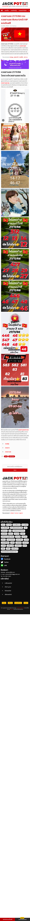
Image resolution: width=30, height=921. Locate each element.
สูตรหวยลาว (4, 530)
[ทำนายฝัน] (15, 64)
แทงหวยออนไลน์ (23, 919)
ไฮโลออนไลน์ (8, 591)
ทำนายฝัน (9, 525)
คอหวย (3, 525)
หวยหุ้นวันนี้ (18, 542)
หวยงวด (10, 533)
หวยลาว (7, 448)
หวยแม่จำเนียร (23, 10)
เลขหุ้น (3, 548)
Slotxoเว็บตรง (18, 603)
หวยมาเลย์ (24, 536)
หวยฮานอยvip (5, 83)
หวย (6, 456)
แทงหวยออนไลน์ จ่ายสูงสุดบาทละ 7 (9, 551)
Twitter (6, 562)
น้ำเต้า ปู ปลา (8, 587)
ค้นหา (15, 470)
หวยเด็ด (3, 545)
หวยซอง (23, 533)
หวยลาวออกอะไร (10, 539)
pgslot (21, 513)
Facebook (7, 559)
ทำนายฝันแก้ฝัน (5, 528)
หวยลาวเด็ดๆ (19, 539)
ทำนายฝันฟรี (25, 525)
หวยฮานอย (23, 46)
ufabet (12, 513)
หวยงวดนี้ (16, 533)
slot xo (25, 603)
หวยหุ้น (7, 444)
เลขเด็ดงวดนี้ (15, 548)
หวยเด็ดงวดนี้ (10, 545)
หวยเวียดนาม (18, 545)
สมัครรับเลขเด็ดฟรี (7, 919)
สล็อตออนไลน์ (8, 594)
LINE (5, 565)
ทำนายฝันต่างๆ (16, 525)
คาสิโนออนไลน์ (8, 583)
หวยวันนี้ (26, 539)
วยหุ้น (25, 528)
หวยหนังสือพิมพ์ (5, 542)
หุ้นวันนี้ (24, 545)
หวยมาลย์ (18, 536)
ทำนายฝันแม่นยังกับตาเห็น (16, 528)
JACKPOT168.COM (20, 608)
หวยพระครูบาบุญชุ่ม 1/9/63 (8, 536)
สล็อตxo (10, 603)
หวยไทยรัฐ (14, 10)
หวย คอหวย (4, 533)
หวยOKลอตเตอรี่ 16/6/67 (18, 530)
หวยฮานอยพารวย (23, 430)
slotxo (16, 513)
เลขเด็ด (7, 10)
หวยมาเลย (8, 452)
